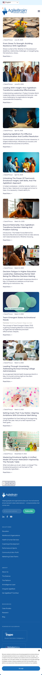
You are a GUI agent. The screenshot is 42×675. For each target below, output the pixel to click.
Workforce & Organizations (11, 535)
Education (5, 531)
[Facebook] (7, 517)
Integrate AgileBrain (8, 589)
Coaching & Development (10, 544)
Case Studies (6, 608)
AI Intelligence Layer (8, 584)
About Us (5, 572)
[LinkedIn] (3, 517)
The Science (6, 576)
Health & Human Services (10, 540)
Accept (21, 668)
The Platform (6, 580)
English (8, 2)
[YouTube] (11, 517)
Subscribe (29, 511)
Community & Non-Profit (10, 552)
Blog (3, 617)
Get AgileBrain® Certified (10, 593)
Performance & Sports (9, 548)
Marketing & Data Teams (10, 556)
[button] (39, 650)
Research (5, 612)
